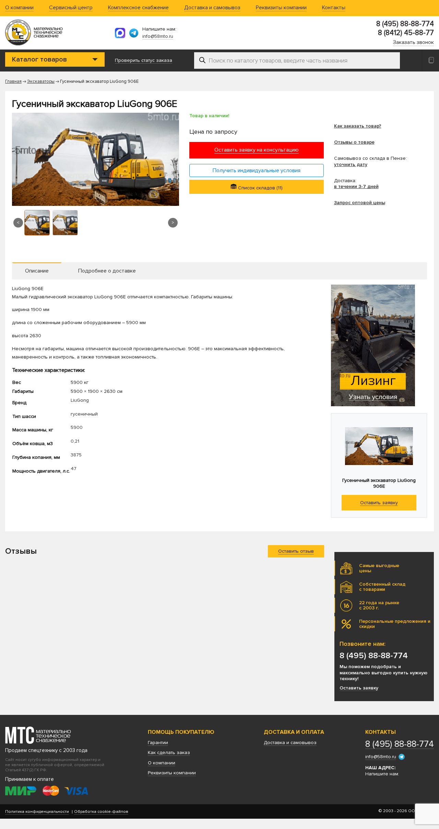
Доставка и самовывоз (212, 8)
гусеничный (84, 414)
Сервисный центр (71, 8)
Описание (37, 270)
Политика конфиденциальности (37, 811)
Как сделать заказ (169, 752)
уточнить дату (350, 164)
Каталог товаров (39, 59)
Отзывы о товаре (354, 142)
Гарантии (158, 742)
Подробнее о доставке (107, 270)
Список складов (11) (260, 188)
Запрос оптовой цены (359, 203)
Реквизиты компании (281, 8)
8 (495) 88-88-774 (405, 24)
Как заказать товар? (357, 126)
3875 (76, 455)
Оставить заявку (359, 688)
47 (73, 469)
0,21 (75, 441)
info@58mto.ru (157, 36)
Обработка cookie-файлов (101, 811)
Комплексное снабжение (138, 8)
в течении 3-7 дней (356, 186)
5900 (77, 427)
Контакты (333, 8)
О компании (19, 8)
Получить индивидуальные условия (256, 170)
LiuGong (80, 400)
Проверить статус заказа (143, 60)
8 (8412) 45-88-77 (406, 33)
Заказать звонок (413, 43)
